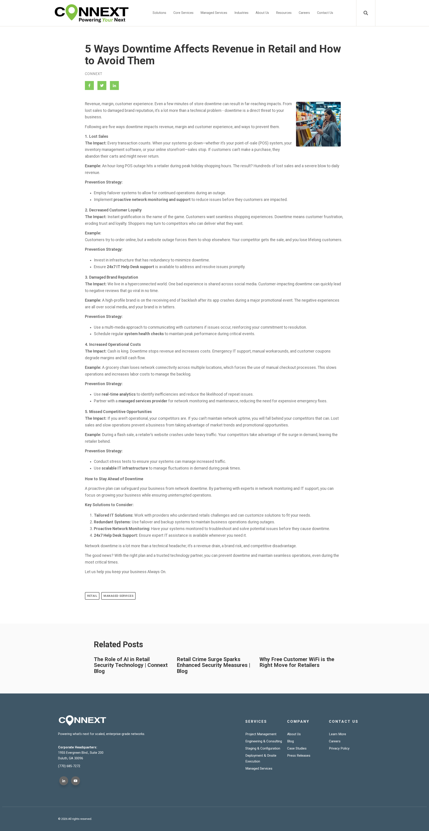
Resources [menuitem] (284, 13)
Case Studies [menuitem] (297, 748)
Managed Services (118, 595)
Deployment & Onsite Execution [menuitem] (260, 758)
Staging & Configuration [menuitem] (262, 748)
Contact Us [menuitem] (325, 13)
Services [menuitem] (256, 721)
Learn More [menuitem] (337, 734)
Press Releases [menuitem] (298, 756)
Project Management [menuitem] (260, 734)
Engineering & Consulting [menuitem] (263, 741)
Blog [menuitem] (290, 741)
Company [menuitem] (298, 721)
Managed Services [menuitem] (214, 13)
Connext (93, 74)
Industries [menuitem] (241, 13)
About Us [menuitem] (262, 13)
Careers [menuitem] (304, 13)
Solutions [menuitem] (159, 13)
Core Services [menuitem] (183, 13)
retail (92, 595)
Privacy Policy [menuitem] (339, 748)
